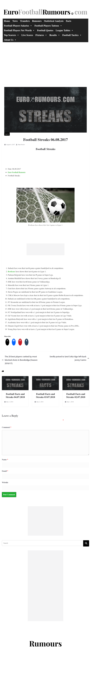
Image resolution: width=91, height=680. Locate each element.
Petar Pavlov (21, 144)
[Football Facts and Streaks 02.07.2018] (75, 377)
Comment (6, 427)
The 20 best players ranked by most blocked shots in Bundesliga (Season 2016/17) (21, 360)
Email (5, 471)
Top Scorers (10, 35)
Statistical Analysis (54, 21)
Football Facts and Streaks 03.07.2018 (45, 395)
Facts (68, 21)
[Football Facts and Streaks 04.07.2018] (15, 377)
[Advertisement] (45, 59)
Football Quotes (45, 30)
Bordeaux (11, 271)
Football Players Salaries (16, 25)
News (15, 21)
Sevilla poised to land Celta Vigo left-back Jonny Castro (68, 358)
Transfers (25, 21)
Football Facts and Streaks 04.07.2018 (15, 395)
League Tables (63, 30)
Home (7, 21)
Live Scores (27, 35)
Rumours (37, 21)
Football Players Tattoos (46, 25)
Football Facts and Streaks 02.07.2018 (75, 395)
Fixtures (39, 35)
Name (5, 459)
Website (5, 482)
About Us (8, 39)
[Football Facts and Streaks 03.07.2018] (45, 377)
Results (53, 35)
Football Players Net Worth (18, 30)
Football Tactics (70, 35)
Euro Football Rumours (16, 172)
